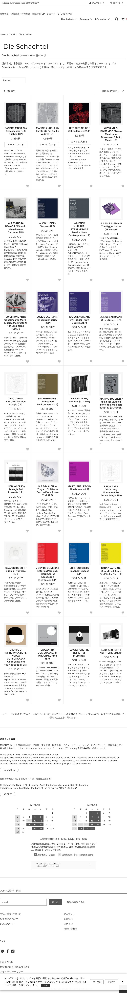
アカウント (96, 3)
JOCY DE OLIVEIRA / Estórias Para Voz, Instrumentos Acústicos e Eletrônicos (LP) (47, 573)
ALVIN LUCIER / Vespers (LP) (47, 225)
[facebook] (7, 952)
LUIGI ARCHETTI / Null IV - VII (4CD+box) (79, 652)
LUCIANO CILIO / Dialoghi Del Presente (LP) (16, 489)
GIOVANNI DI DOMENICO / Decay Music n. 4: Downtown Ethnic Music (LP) (111, 134)
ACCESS (7, 794)
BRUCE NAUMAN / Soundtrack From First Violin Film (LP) (111, 571)
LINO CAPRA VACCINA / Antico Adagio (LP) (16, 401)
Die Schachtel (25, 34)
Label (12, 34)
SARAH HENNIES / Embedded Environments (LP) (47, 401)
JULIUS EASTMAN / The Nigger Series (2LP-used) (111, 226)
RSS (2, 961)
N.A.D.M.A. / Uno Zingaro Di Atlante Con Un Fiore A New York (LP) (48, 491)
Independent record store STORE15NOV (20, 3)
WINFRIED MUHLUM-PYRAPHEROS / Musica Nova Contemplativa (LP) (79, 229)
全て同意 (97, 981)
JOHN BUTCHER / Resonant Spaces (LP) (79, 570)
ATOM (10, 961)
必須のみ (112, 981)
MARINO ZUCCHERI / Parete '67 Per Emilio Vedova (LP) (47, 131)
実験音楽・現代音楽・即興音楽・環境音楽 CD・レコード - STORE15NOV (36, 13)
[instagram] (13, 952)
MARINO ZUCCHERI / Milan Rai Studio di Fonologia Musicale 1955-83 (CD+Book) (111, 403)
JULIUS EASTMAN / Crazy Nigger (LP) (111, 318)
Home (2, 34)
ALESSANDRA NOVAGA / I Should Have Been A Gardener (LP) (15, 228)
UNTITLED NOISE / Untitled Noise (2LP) (79, 129)
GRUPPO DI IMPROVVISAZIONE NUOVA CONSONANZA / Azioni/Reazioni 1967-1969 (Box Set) (15, 657)
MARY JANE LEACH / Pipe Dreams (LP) (79, 488)
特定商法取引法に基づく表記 (15, 966)
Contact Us (9, 770)
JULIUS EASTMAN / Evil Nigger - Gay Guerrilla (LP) (79, 319)
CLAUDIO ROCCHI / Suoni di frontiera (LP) (15, 570)
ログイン (116, 3)
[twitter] (2, 952)
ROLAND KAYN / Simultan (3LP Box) (79, 400)
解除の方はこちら (76, 901)
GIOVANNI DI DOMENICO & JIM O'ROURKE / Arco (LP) (47, 654)
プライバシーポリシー (11, 971)
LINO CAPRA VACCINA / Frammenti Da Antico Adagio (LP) (111, 491)
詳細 (45, 985)
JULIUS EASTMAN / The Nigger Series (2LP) (47, 319)
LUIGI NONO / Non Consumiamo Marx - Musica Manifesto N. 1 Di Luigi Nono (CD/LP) (15, 322)
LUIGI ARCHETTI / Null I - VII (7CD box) (111, 651)
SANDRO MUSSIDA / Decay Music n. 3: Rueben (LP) (16, 131)
